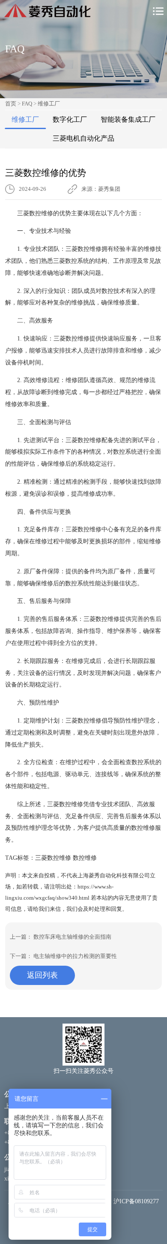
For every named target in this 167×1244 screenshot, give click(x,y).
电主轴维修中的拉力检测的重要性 (75, 956)
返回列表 (42, 975)
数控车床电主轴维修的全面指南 (72, 937)
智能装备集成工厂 (128, 119)
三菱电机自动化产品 (83, 138)
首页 (10, 103)
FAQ (27, 103)
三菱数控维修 (53, 858)
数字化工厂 (70, 119)
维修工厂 (49, 103)
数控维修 (85, 858)
